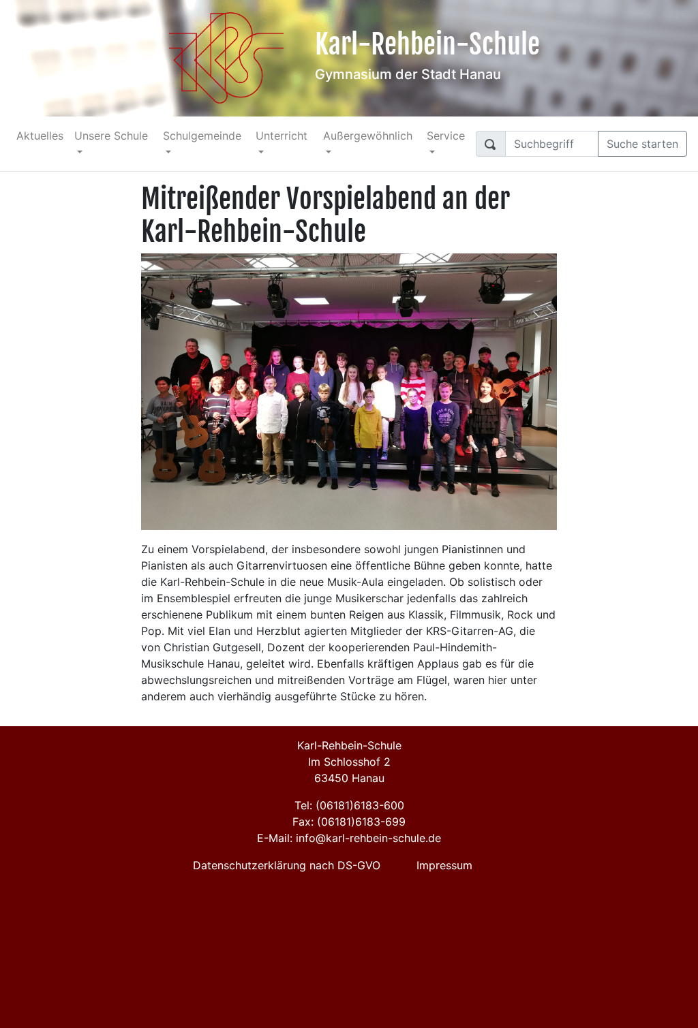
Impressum (444, 865)
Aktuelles (39, 135)
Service (446, 135)
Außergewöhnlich (367, 135)
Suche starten (642, 144)
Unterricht (281, 135)
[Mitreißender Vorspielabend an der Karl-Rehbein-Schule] (349, 390)
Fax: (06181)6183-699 (349, 821)
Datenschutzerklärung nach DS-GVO (286, 865)
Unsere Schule (111, 135)
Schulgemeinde (202, 135)
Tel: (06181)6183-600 (349, 805)
